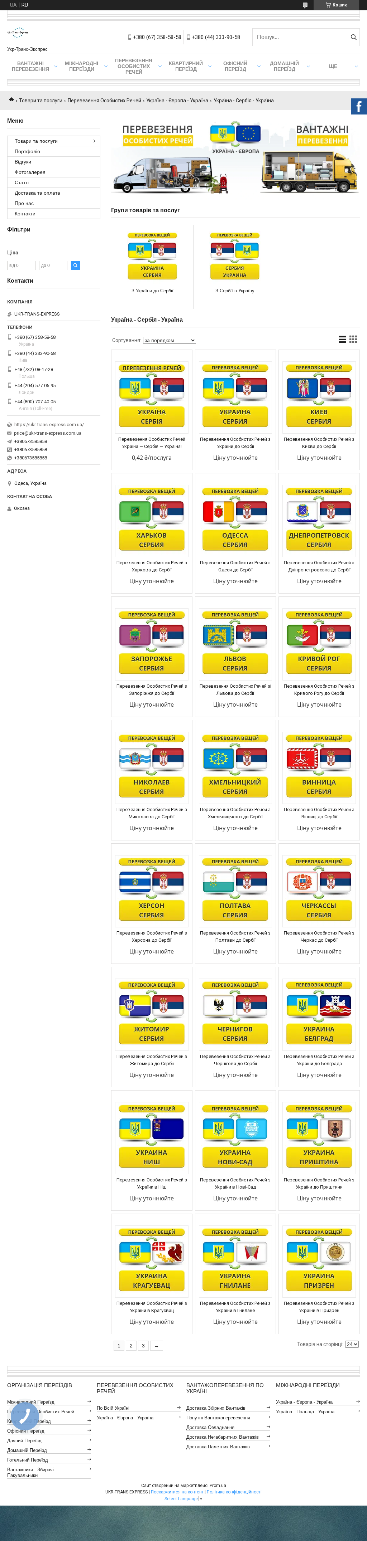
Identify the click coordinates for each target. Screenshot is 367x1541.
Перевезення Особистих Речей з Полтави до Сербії (235, 936)
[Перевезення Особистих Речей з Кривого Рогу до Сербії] (319, 644)
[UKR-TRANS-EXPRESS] (18, 34)
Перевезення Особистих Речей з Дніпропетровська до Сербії (319, 566)
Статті (22, 182)
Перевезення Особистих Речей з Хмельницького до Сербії (235, 813)
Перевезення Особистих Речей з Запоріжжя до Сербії (151, 689)
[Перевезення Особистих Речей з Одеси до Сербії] (235, 521)
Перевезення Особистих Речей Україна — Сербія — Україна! (151, 443)
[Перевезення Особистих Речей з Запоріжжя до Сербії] (152, 644)
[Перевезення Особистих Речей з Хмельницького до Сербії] (235, 768)
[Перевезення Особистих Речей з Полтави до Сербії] (235, 891)
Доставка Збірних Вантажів (216, 1408)
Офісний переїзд (235, 66)
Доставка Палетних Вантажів (218, 1446)
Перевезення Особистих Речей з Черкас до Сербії (319, 936)
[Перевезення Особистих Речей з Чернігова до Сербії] (235, 1015)
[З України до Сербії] (152, 257)
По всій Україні (113, 1408)
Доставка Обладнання (210, 1427)
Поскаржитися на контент (177, 1491)
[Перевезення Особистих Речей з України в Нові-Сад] (235, 1138)
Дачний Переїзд (24, 1440)
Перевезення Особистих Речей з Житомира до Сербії (151, 1060)
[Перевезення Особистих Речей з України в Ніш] (152, 1138)
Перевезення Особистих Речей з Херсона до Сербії (151, 936)
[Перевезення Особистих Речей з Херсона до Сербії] (152, 891)
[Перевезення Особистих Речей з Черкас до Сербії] (319, 891)
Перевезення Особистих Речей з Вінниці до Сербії (319, 813)
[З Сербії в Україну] (235, 257)
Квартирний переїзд (186, 66)
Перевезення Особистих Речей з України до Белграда (319, 1060)
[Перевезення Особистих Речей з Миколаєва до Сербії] (152, 768)
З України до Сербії (152, 290)
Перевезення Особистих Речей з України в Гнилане (235, 1307)
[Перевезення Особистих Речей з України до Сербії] (235, 397)
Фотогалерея (30, 172)
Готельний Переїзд (27, 1460)
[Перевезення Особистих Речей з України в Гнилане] (235, 1261)
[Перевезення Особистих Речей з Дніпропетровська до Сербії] (319, 521)
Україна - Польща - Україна (305, 1411)
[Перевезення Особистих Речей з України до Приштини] (319, 1138)
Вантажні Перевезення (30, 66)
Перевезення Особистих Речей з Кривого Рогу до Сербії (319, 689)
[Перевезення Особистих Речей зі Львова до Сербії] (235, 644)
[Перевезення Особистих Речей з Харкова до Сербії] (152, 521)
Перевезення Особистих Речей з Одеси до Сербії (235, 566)
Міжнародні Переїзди (81, 66)
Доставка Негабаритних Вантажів (222, 1437)
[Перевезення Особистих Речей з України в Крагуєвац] (152, 1261)
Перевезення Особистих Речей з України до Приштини (319, 1183)
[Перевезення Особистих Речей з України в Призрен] (319, 1261)
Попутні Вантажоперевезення (218, 1417)
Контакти (25, 213)
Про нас (24, 203)
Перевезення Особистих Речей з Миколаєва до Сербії (151, 813)
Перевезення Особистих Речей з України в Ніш (151, 1183)
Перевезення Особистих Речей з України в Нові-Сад (235, 1183)
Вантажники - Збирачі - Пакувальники (32, 1472)
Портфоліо (27, 151)
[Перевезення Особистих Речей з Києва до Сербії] (319, 397)
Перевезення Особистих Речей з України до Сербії (235, 443)
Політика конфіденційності (234, 1491)
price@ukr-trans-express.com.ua (47, 433)
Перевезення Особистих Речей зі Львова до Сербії (235, 689)
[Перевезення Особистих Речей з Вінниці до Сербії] (319, 768)
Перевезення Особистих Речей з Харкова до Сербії (151, 566)
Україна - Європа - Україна (177, 100)
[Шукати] (353, 37)
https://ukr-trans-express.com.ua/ (49, 424)
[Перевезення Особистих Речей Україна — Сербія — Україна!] (152, 397)
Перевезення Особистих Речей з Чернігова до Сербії (235, 1060)
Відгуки (23, 162)
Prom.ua (218, 1485)
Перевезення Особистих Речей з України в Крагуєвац (151, 1307)
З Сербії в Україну (234, 290)
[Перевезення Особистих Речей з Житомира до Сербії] (152, 1015)
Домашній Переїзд (284, 66)
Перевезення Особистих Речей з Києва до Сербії (319, 443)
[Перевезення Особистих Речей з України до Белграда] (319, 1015)
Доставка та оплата (37, 193)
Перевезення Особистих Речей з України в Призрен (319, 1307)
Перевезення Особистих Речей (133, 66)
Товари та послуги (40, 100)
